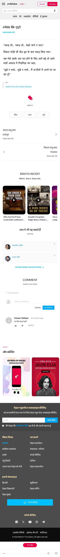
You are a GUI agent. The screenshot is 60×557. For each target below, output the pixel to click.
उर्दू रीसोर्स (6, 461)
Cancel (38, 308)
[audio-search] (54, 10)
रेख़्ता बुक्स (6, 494)
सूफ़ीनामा (34, 483)
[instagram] (36, 522)
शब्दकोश (27, 16)
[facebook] (16, 522)
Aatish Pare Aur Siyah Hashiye (18, 86)
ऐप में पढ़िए (30, 545)
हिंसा (15, 115)
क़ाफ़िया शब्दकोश (9, 449)
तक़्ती (4, 455)
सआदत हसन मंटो (9, 32)
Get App (52, 4)
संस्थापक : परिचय (37, 449)
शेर (20, 16)
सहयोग (5, 443)
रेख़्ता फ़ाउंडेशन (36, 443)
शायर (15, 16)
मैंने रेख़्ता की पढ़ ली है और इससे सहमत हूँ (28, 425)
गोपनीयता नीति (22, 425)
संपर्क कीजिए (35, 455)
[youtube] (30, 522)
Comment (48, 308)
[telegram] (43, 522)
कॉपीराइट (43, 532)
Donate (42, 4)
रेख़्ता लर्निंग (34, 488)
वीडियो (35, 16)
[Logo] (12, 4)
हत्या (30, 115)
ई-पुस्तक (43, 16)
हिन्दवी (5, 483)
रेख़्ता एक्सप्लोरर (36, 466)
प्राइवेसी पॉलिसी (18, 532)
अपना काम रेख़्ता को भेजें (12, 466)
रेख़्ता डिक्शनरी (8, 488)
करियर (32, 461)
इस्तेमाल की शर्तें (32, 532)
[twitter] (23, 522)
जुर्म (43, 115)
